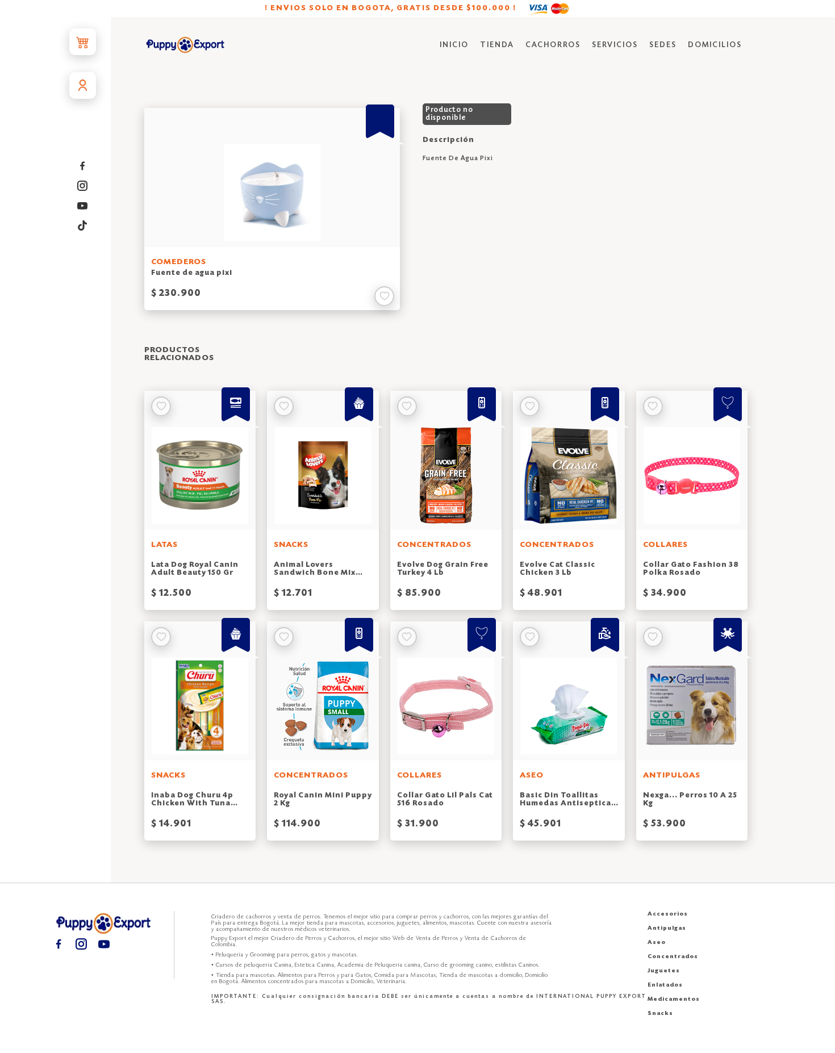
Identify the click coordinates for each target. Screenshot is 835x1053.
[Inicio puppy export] (185, 45)
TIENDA (497, 45)
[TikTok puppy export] (83, 226)
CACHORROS (553, 45)
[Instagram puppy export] (83, 186)
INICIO (454, 45)
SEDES (663, 45)
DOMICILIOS (715, 45)
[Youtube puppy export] (83, 206)
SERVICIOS (615, 45)
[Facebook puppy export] (83, 166)
